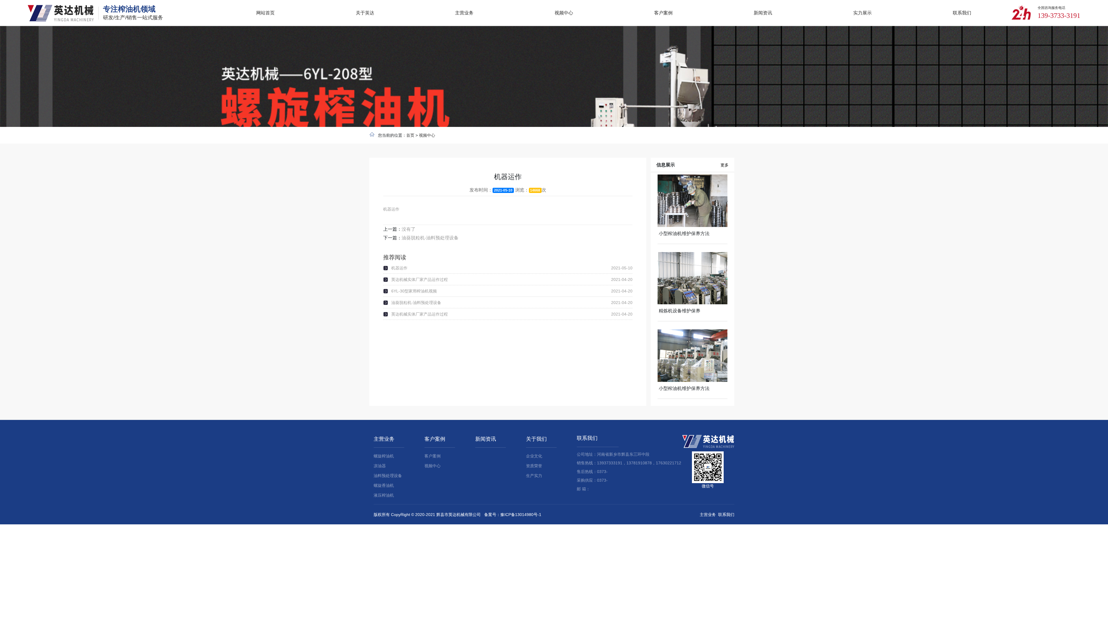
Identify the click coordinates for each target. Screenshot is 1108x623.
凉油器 (380, 466)
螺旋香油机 (384, 485)
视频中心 (427, 135)
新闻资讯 (485, 439)
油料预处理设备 (388, 475)
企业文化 (534, 456)
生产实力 (534, 475)
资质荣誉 (534, 466)
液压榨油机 (384, 495)
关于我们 (536, 439)
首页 (410, 135)
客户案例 (434, 439)
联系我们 (587, 438)
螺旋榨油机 (384, 456)
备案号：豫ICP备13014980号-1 (512, 514)
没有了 (408, 229)
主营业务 (384, 439)
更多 (724, 165)
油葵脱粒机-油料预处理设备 (430, 237)
